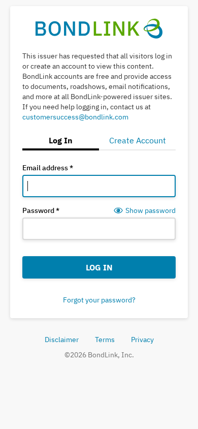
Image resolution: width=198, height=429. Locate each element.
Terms (105, 339)
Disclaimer (62, 339)
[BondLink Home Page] (99, 28)
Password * (40, 210)
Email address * (47, 167)
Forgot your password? (99, 299)
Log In (99, 267)
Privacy (142, 339)
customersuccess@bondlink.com (75, 116)
